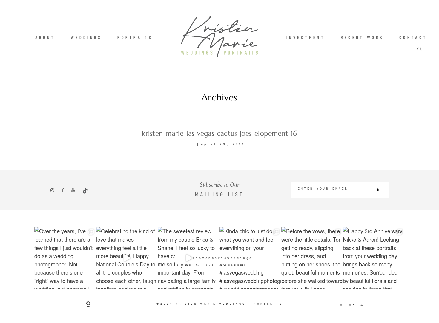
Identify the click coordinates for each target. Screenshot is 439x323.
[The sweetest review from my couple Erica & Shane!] (189, 258)
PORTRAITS (135, 37)
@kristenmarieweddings (219, 258)
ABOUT (45, 37)
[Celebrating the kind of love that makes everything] (127, 258)
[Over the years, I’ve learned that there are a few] (65, 258)
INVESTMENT (305, 37)
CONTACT (413, 37)
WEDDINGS (86, 37)
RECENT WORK (362, 37)
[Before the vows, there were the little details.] (312, 258)
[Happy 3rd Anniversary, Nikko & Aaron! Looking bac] (374, 258)
